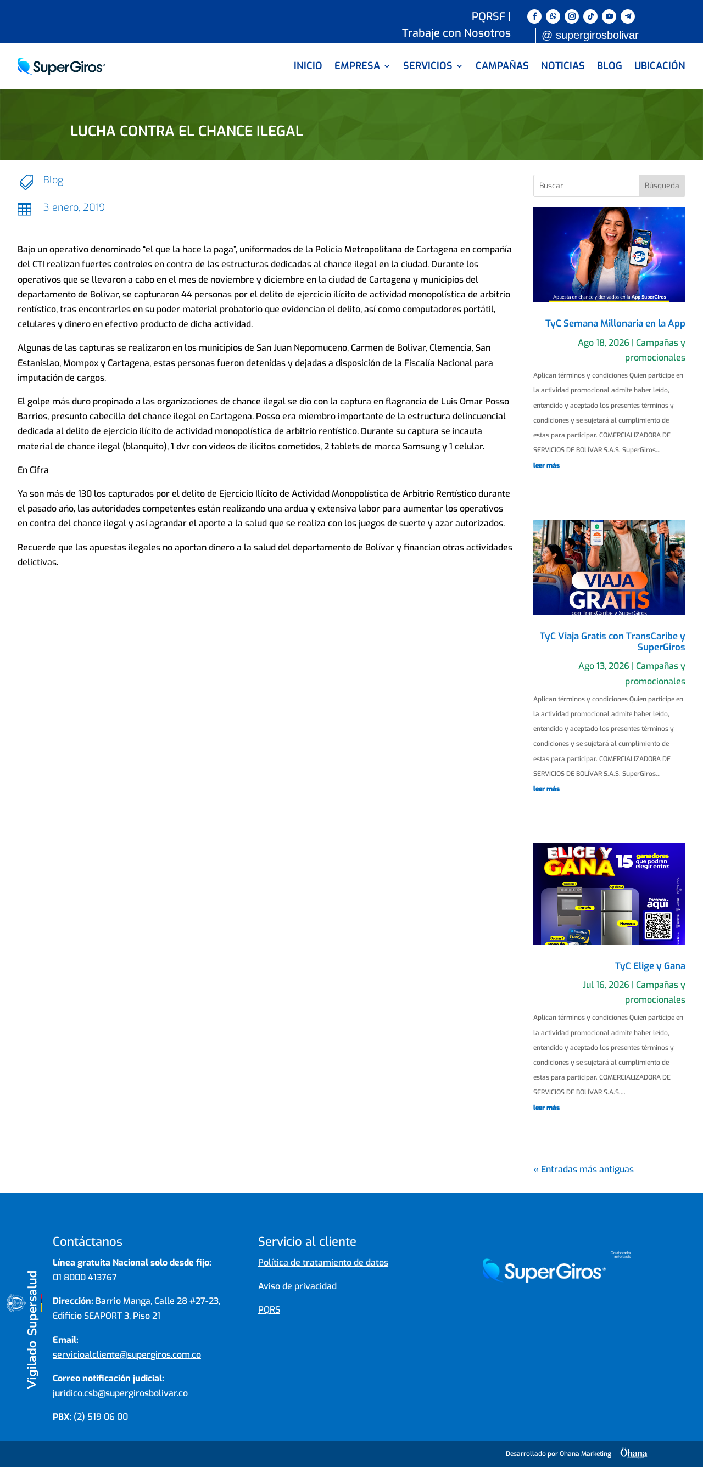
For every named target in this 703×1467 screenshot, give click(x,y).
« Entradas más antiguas (583, 1169)
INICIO (308, 65)
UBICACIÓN (659, 65)
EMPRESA (357, 65)
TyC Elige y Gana (650, 966)
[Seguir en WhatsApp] (553, 16)
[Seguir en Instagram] (572, 16)
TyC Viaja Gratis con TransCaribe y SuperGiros (612, 642)
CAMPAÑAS (502, 65)
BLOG (609, 65)
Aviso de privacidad (297, 1286)
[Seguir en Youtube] (609, 16)
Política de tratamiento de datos (323, 1262)
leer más (546, 465)
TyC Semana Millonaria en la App (615, 323)
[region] (351, 1428)
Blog (53, 180)
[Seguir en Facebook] (534, 16)
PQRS (269, 1310)
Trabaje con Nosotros (456, 35)
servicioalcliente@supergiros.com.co (127, 1355)
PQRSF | (491, 18)
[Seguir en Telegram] (628, 16)
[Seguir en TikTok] (590, 16)
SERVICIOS (428, 65)
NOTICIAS (563, 65)
